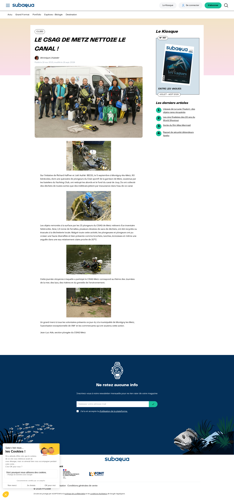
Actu (10, 15)
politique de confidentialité (75, 494)
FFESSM (46, 489)
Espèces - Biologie (53, 15)
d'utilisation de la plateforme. (113, 411)
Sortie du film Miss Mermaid (177, 125)
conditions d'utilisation (98, 494)
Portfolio (37, 15)
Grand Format (22, 15)
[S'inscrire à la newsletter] (153, 404)
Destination (71, 15)
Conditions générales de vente (82, 486)
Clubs (39, 32)
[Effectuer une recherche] (226, 5)
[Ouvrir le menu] (7, 5)
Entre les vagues (169, 89)
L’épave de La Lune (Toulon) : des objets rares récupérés (179, 110)
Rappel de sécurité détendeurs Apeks (178, 134)
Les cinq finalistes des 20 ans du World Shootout (179, 118)
